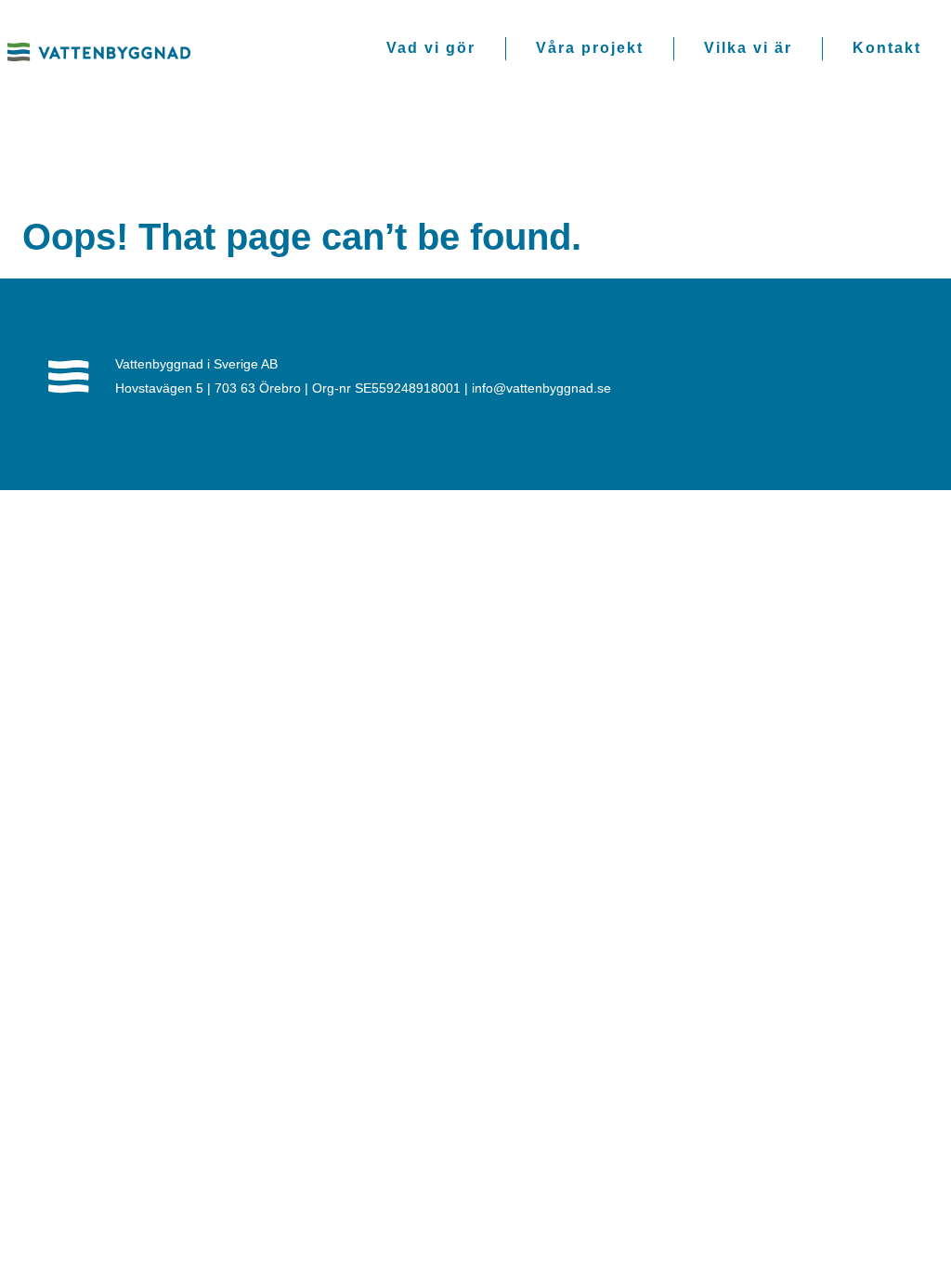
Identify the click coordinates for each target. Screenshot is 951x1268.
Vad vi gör (431, 48)
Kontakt (887, 48)
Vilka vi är (748, 48)
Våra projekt (590, 48)
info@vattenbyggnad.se (541, 388)
